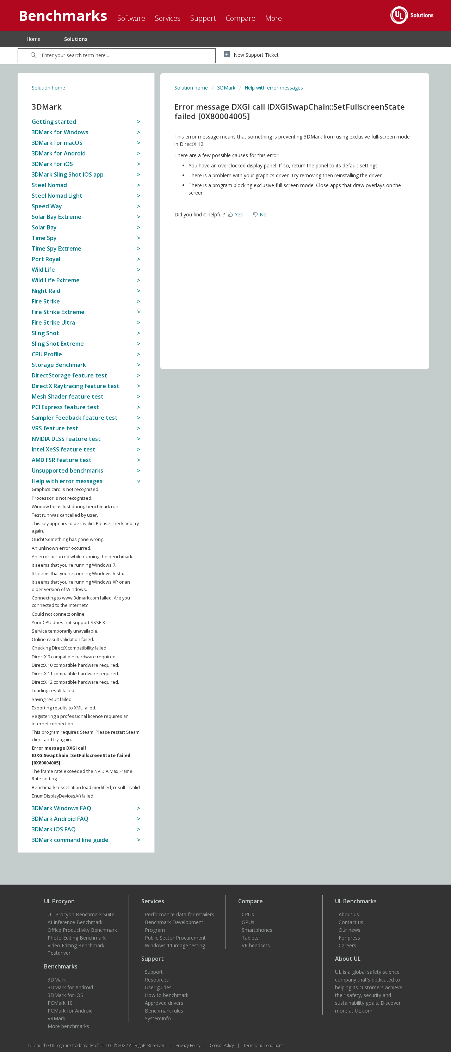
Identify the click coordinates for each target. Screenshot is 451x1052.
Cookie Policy (222, 1045)
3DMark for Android (70, 987)
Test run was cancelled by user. (65, 515)
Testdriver (59, 952)
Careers (347, 945)
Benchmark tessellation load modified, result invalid (86, 787)
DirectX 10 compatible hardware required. (75, 665)
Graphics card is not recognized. (65, 489)
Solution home (48, 87)
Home (33, 39)
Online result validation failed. (63, 639)
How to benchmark (167, 995)
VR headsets (256, 945)
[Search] (33, 56)
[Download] (212, 446)
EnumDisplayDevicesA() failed (62, 796)
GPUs (248, 922)
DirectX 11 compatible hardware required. (75, 674)
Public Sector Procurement (175, 937)
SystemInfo (158, 1018)
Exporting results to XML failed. (64, 708)
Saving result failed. (52, 699)
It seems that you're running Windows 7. (74, 565)
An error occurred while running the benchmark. (82, 557)
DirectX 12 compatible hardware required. (75, 682)
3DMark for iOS (65, 995)
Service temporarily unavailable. (65, 631)
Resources (157, 979)
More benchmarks (68, 1026)
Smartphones (257, 930)
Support (154, 971)
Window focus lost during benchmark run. (75, 507)
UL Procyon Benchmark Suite (81, 914)
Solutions (75, 39)
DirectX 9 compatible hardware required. (74, 657)
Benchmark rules (164, 1010)
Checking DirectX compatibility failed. (69, 648)
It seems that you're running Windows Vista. (78, 574)
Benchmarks (61, 966)
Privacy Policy (188, 1045)
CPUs (248, 914)
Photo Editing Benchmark (77, 937)
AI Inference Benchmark (75, 922)
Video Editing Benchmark (76, 945)
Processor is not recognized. (62, 498)
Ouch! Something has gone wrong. (68, 539)
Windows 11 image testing (175, 945)
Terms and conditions (263, 1045)
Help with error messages (274, 87)
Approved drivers (164, 1002)
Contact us (351, 922)
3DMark (226, 87)
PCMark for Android (70, 1010)
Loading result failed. (53, 691)
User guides (158, 987)
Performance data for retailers (179, 914)
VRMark (56, 1018)
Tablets (250, 937)
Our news (349, 930)
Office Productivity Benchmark (82, 930)
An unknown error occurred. (61, 548)
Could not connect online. (59, 614)
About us (349, 914)
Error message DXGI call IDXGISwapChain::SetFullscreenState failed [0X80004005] (81, 755)
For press (349, 937)
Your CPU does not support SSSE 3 (68, 623)
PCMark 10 (60, 1002)
